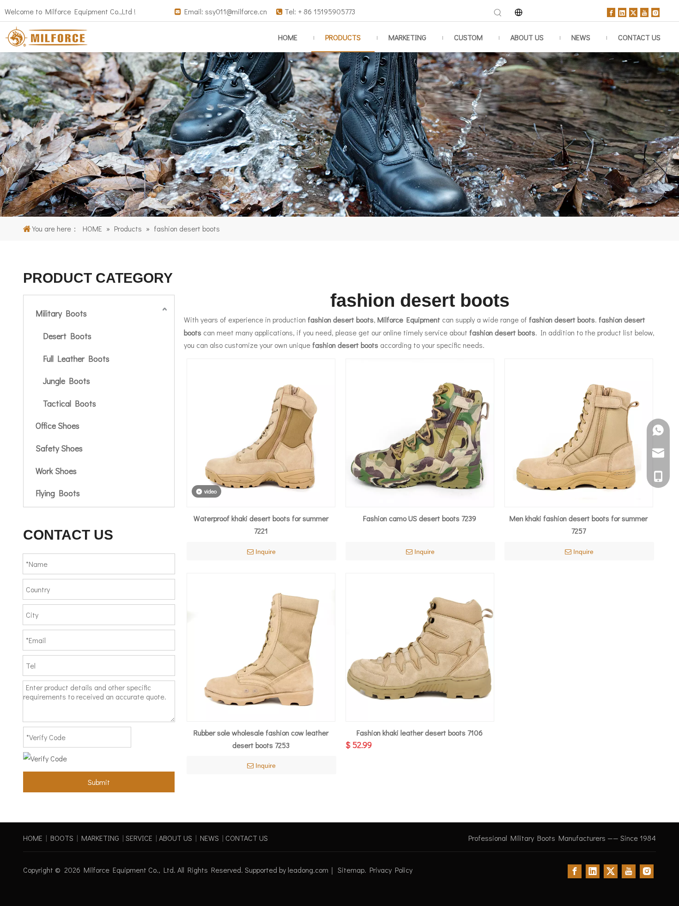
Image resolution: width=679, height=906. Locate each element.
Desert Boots (67, 335)
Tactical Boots (69, 403)
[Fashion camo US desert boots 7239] (420, 432)
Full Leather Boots (76, 358)
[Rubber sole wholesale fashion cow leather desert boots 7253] (261, 646)
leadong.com (308, 870)
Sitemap (351, 870)
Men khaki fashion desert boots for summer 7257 (578, 524)
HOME (32, 838)
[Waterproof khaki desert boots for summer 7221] (261, 432)
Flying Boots (58, 493)
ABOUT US (175, 838)
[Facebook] (611, 11)
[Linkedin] (622, 11)
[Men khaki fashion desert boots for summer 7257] (579, 432)
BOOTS (61, 838)
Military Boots (61, 313)
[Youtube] (644, 11)
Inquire (265, 551)
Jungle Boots (66, 380)
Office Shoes (57, 425)
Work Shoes (56, 470)
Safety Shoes (59, 448)
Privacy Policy (391, 870)
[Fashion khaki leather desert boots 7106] (420, 646)
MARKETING (100, 838)
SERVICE (139, 838)
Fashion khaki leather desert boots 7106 (420, 732)
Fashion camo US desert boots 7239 (419, 518)
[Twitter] (633, 11)
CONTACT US (246, 838)
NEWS (209, 838)
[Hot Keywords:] (498, 13)
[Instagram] (655, 11)
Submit (99, 782)
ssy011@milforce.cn (236, 11)
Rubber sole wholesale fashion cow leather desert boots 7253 (261, 739)
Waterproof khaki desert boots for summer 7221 (261, 524)
